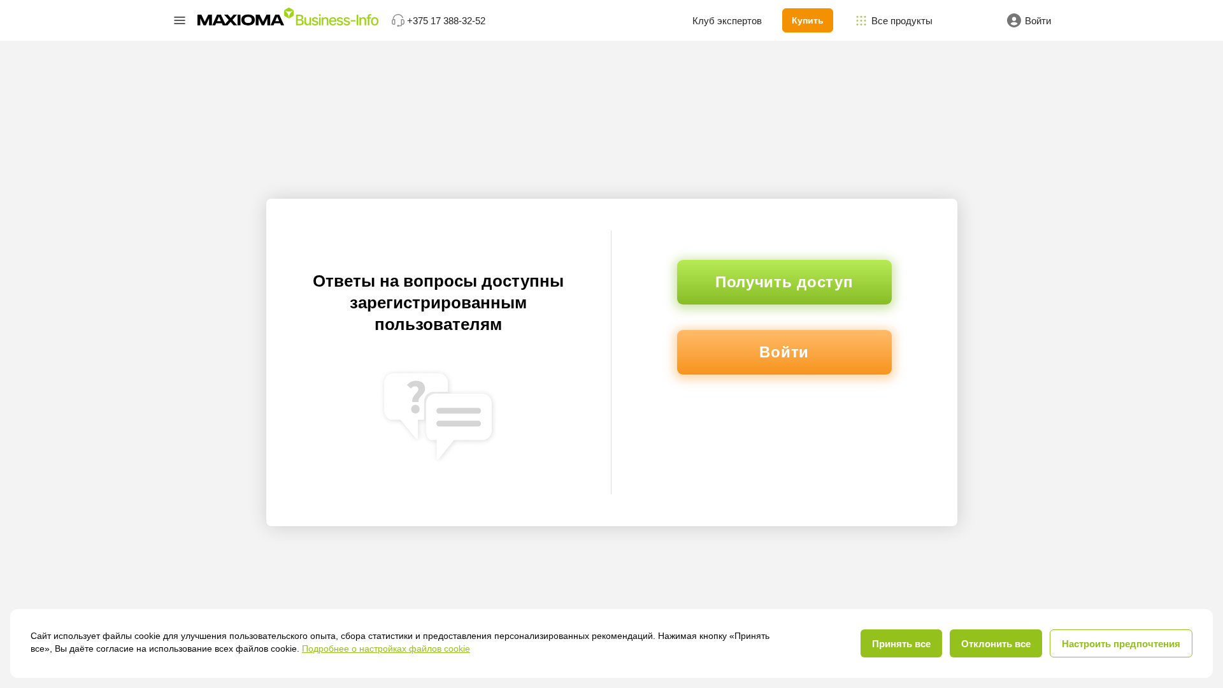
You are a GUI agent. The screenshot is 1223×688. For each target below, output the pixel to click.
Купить (808, 20)
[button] (179, 20)
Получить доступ (784, 281)
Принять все (901, 643)
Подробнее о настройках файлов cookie (386, 648)
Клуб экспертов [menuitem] (727, 20)
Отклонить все (996, 643)
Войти (784, 352)
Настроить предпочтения (1121, 643)
